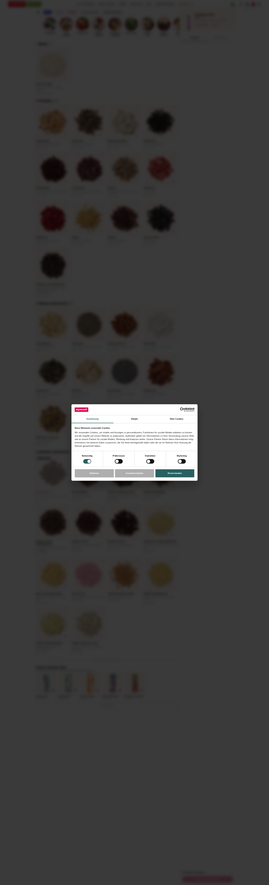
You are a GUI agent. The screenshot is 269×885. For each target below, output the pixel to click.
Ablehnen (94, 473)
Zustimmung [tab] (92, 419)
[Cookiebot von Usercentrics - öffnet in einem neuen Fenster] (182, 410)
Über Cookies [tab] (176, 419)
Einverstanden (175, 473)
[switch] (119, 461)
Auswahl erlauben (134, 473)
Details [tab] (134, 419)
